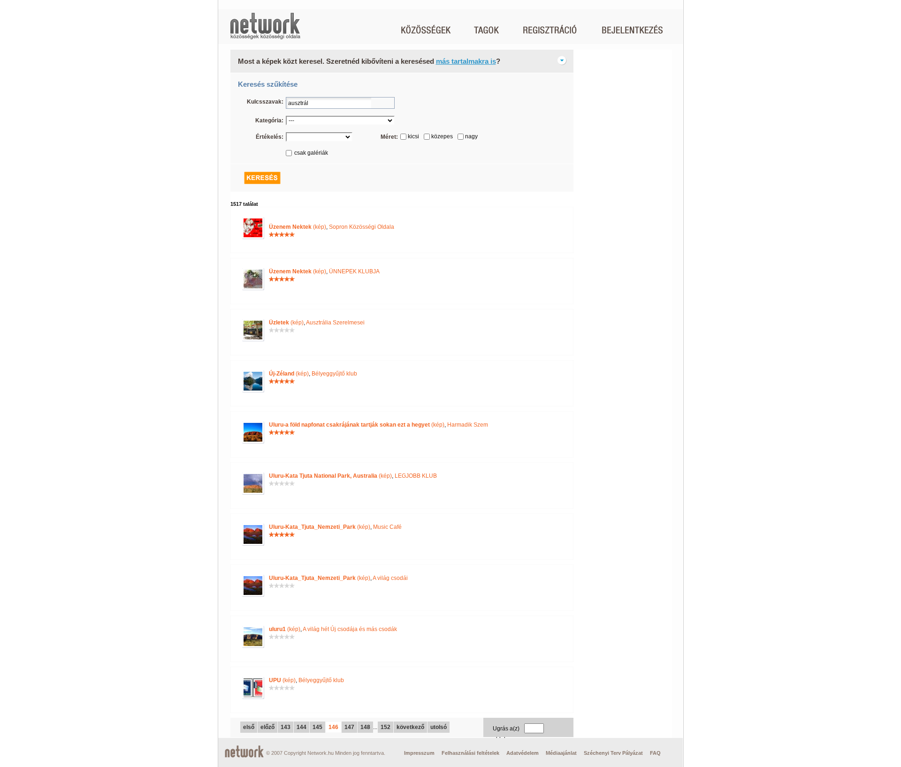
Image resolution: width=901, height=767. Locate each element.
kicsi (413, 136)
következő (410, 727)
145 (317, 727)
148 (365, 727)
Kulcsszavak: (265, 101)
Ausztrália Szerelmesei (335, 322)
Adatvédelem (522, 753)
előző (267, 727)
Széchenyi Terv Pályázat (613, 753)
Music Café (387, 527)
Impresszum (419, 753)
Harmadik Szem (467, 424)
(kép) (297, 227)
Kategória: (269, 120)
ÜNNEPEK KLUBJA (354, 271)
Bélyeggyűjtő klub (334, 373)
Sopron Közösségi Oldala (361, 227)
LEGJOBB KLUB (416, 476)
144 (301, 727)
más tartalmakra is (466, 61)
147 (349, 727)
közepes (442, 136)
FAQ (655, 753)
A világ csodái (390, 578)
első (248, 727)
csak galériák (311, 153)
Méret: (389, 137)
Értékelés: (269, 137)
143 (285, 727)
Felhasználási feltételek (470, 753)
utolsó (438, 727)
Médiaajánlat (561, 753)
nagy (471, 136)
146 (333, 727)
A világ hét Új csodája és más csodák (350, 629)
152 (385, 727)
